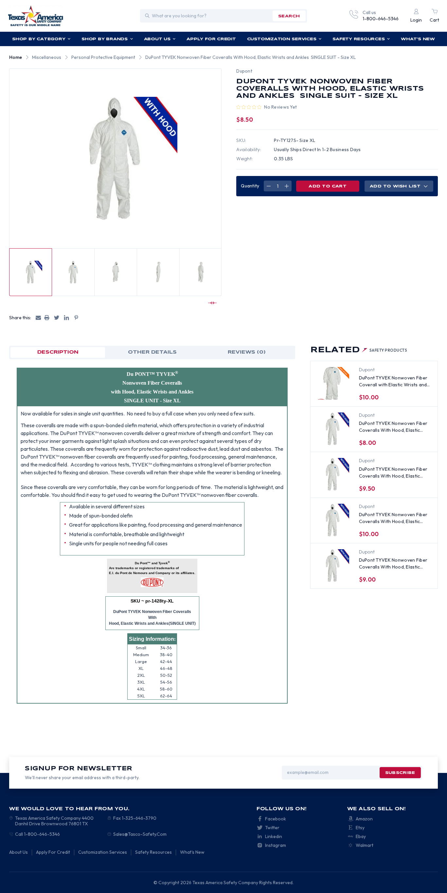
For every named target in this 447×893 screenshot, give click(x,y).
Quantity (250, 186)
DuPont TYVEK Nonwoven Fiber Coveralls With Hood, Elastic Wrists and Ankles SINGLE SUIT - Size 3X (394, 563)
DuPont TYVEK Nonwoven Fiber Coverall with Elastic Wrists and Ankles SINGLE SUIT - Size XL (393, 381)
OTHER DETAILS (152, 352)
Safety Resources (358, 39)
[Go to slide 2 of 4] (211, 303)
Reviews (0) (247, 352)
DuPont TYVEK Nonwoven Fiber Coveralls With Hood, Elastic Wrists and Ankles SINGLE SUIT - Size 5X (394, 518)
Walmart (364, 845)
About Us (157, 39)
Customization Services (281, 39)
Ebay (361, 836)
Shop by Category (38, 39)
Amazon (364, 819)
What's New (418, 39)
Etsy (360, 828)
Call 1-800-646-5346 (37, 834)
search (289, 16)
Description (58, 352)
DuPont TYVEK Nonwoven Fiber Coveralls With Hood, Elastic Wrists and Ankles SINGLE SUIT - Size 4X (394, 473)
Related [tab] (358, 350)
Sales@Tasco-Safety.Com (140, 834)
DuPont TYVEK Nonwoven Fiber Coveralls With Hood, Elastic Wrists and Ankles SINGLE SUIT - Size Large (394, 427)
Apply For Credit (211, 39)
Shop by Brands (104, 39)
